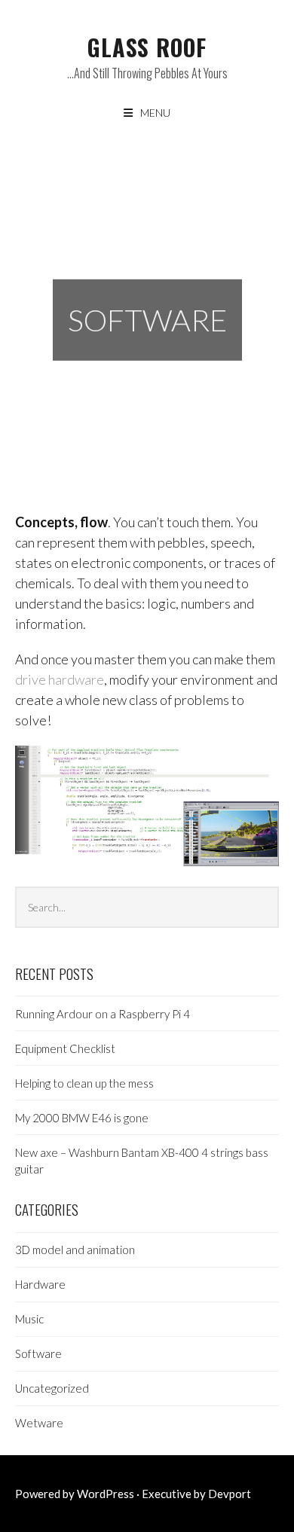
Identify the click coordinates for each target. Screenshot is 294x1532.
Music (29, 1319)
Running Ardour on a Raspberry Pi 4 (102, 1014)
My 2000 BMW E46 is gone (82, 1118)
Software (38, 1353)
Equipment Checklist (65, 1048)
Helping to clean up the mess (84, 1083)
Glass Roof (147, 47)
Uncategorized (52, 1388)
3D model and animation (75, 1249)
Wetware (39, 1423)
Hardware (40, 1284)
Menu (155, 112)
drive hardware (59, 679)
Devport (229, 1493)
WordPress (105, 1493)
